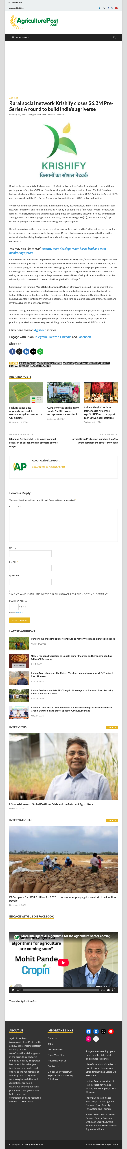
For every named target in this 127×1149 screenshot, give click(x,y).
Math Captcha (18, 601)
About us (52, 1038)
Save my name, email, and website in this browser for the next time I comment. (58, 594)
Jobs (50, 1043)
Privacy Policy (55, 1049)
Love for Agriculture (108, 1144)
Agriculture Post (38, 114)
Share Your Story (57, 1054)
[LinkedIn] (96, 1031)
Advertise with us (57, 1060)
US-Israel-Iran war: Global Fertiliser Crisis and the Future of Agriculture (51, 804)
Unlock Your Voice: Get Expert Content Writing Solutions (60, 1075)
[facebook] (108, 8)
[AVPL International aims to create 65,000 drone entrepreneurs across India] (63, 404)
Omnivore (15, 366)
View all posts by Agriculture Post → (50, 466)
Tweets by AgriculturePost (23, 1001)
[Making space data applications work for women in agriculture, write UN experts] (26, 404)
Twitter (53, 337)
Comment (16, 506)
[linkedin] (100, 8)
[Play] (13, 990)
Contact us (53, 1066)
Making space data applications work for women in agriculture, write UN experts (25, 412)
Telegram (40, 337)
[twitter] (104, 8)
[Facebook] (88, 1031)
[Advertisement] (63, 68)
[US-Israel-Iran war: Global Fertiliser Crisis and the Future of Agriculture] (63, 800)
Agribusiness (43, 363)
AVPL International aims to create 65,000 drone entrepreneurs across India (63, 411)
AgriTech (40, 330)
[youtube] (116, 8)
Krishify (105, 363)
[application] (63, 962)
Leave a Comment (56, 114)
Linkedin (65, 337)
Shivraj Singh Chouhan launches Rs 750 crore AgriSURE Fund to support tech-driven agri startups (99, 412)
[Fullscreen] (113, 990)
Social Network (30, 366)
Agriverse (68, 363)
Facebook (84, 337)
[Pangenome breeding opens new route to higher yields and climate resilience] (19, 638)
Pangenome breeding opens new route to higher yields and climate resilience (73, 638)
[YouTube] (111, 1031)
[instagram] (112, 8)
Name (13, 548)
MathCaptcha (19, 612)
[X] (103, 1031)
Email (13, 562)
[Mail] (96, 1039)
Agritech (13, 98)
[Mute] (108, 990)
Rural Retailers (27, 363)
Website (14, 576)
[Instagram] (88, 1039)
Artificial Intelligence (87, 363)
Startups (45, 366)
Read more (27, 1101)
